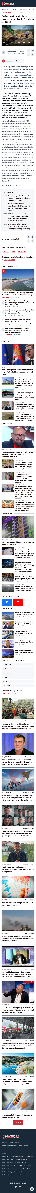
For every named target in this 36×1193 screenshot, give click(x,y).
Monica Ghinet (18, 52)
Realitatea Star (29, 1156)
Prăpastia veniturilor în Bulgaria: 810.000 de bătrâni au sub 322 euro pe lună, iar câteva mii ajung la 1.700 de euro (17, 1082)
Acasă (4, 9)
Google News (9, 259)
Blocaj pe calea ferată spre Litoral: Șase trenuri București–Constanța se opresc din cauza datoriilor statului (18, 1045)
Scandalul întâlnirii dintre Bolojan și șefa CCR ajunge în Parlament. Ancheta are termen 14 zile (19, 303)
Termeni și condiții (14, 1142)
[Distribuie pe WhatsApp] (28, 54)
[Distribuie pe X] (32, 54)
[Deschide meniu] (32, 3)
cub (13, 251)
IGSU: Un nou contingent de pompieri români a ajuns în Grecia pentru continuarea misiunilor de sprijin (18, 217)
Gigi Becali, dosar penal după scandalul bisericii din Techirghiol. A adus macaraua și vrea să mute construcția (24, 466)
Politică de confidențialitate (9, 1145)
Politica (7, 306)
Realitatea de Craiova (20, 1172)
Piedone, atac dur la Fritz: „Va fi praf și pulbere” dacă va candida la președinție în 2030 (17, 454)
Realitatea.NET (6, 1156)
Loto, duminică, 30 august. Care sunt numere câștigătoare (17, 1116)
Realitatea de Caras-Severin (9, 1169)
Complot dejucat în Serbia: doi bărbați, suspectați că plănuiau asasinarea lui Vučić (19, 198)
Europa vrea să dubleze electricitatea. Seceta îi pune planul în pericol (24, 588)
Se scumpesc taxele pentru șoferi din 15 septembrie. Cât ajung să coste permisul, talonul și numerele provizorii (24, 553)
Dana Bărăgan (29, 933)
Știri (9, 9)
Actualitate (15, 9)
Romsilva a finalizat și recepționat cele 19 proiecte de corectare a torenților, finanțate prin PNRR (19, 207)
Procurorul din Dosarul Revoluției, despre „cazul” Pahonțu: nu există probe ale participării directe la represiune (18, 726)
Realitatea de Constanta (8, 1166)
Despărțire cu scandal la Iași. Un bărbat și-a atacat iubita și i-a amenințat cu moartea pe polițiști (19, 312)
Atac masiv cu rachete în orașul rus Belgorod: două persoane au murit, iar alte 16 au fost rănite (17, 938)
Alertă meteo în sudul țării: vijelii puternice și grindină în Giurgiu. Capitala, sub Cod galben (17, 330)
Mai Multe (18, 1123)
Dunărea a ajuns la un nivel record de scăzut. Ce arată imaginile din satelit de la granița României (24, 417)
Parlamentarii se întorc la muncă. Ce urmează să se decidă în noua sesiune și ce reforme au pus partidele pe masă (24, 506)
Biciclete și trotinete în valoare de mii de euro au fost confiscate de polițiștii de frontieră (24, 579)
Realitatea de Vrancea (21, 1160)
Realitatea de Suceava (21, 1163)
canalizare (22, 251)
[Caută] (27, 3)
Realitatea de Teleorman (8, 1175)
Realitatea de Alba (28, 721)
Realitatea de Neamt (7, 1160)
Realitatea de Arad (25, 1169)
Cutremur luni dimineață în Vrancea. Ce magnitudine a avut (18, 904)
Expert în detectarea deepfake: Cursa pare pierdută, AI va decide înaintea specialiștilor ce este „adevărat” (17, 833)
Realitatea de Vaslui (23, 1175)
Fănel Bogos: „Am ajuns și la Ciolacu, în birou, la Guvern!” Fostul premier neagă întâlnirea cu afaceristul (18, 1010)
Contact (4, 1142)
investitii (6, 251)
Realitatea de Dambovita (24, 1166)
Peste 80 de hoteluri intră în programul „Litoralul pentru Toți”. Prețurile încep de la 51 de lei (17, 294)
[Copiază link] (28, 50)
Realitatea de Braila (7, 1163)
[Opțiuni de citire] (32, 1189)
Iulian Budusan (29, 969)
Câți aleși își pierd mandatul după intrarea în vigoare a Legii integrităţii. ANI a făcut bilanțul (24, 478)
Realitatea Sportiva (17, 1156)
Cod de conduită (23, 1145)
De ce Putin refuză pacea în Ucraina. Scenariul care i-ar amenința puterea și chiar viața (19, 226)
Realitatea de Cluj (7, 1172)
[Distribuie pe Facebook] (32, 50)
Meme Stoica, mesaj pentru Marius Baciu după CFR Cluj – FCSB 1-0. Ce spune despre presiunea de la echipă (18, 321)
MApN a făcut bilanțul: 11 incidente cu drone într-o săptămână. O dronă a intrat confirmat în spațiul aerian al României (17, 798)
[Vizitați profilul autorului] (3, 52)
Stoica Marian (29, 757)
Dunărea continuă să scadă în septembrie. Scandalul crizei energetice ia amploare (18, 869)
